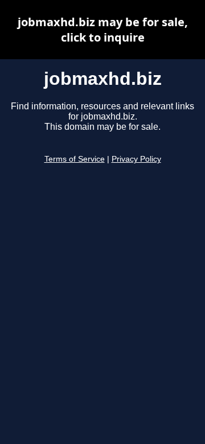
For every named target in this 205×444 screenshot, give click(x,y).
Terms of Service (74, 159)
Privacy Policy (136, 159)
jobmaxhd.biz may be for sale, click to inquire (103, 29)
